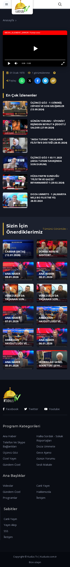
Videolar (8, 485)
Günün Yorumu (45, 458)
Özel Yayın (9, 458)
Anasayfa (8, 20)
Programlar (10, 497)
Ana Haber (9, 436)
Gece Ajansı (43, 452)
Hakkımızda (43, 492)
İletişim (40, 497)
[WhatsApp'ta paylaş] (22, 81)
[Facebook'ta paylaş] (37, 81)
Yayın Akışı (10, 525)
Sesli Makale (44, 464)
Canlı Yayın (43, 485)
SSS (6, 531)
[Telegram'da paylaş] (45, 81)
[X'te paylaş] (30, 81)
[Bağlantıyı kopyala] (53, 81)
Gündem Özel (11, 464)
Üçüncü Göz (10, 452)
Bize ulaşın (35, 562)
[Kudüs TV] (23, 4)
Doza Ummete (45, 446)
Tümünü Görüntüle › (55, 228)
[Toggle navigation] (6, 4)
